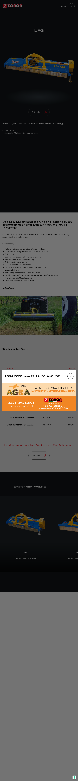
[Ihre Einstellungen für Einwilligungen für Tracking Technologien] (74, 777)
